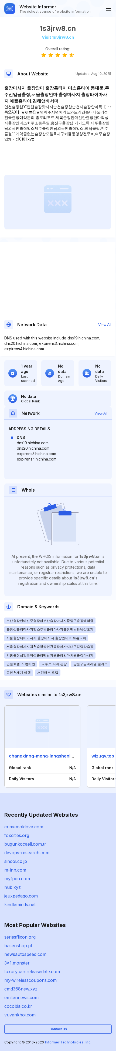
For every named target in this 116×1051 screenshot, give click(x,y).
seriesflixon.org (20, 937)
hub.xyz (12, 887)
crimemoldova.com (23, 826)
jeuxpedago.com (21, 896)
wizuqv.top (102, 756)
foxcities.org (16, 835)
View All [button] (104, 324)
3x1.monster (17, 963)
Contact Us (58, 1029)
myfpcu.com (17, 878)
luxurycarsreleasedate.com (32, 971)
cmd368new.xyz (20, 989)
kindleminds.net (20, 904)
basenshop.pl (18, 945)
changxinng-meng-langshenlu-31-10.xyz (51, 756)
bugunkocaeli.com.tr (25, 844)
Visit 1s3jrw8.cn (58, 37)
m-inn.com (15, 870)
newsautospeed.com (25, 954)
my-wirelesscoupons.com (30, 980)
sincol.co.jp (15, 861)
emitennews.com (21, 997)
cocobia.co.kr (18, 1006)
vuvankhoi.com (20, 1014)
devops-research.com (26, 852)
